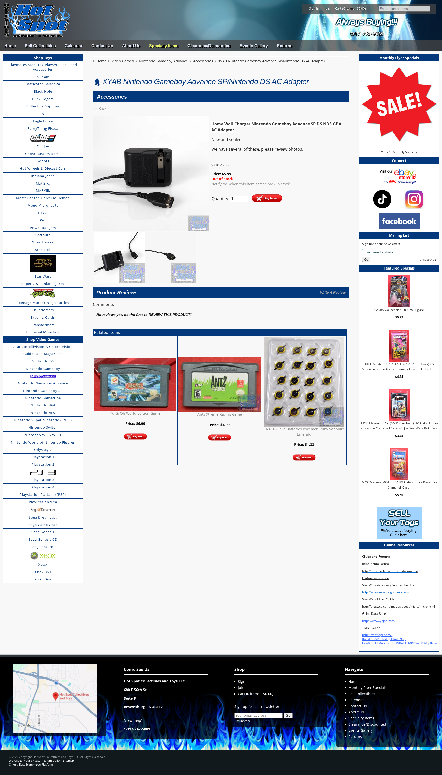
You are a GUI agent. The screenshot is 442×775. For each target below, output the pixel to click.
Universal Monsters (43, 332)
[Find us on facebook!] (399, 221)
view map (133, 720)
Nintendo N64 (43, 405)
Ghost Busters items (43, 153)
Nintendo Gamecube (43, 398)
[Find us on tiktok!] (382, 199)
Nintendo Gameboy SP (43, 390)
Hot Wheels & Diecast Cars (43, 168)
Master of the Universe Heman (43, 198)
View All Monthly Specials (399, 152)
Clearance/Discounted (209, 46)
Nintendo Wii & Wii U (43, 435)
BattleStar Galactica (43, 84)
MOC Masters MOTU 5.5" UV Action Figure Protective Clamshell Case (399, 484)
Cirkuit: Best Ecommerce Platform (31, 764)
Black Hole (43, 91)
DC (42, 113)
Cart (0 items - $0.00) (350, 8)
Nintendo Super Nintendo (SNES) (43, 420)
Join (327, 8)
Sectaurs (42, 235)
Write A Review (333, 292)
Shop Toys (43, 57)
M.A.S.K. (43, 183)
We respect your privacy (24, 760)
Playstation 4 (42, 487)
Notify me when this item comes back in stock (250, 183)
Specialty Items (164, 46)
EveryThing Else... (43, 128)
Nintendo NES (43, 412)
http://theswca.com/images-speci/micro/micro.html (398, 606)
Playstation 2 (42, 464)
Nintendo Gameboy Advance (43, 383)
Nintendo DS (43, 361)
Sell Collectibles (40, 46)
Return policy (52, 760)
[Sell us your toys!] (367, 22)
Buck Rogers (43, 98)
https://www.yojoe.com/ (378, 621)
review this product (169, 315)
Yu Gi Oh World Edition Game (135, 413)
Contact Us (102, 46)
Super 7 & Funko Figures (42, 283)
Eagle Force (43, 121)
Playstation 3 (42, 479)
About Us (131, 46)
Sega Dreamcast (43, 517)
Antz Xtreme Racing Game (219, 414)
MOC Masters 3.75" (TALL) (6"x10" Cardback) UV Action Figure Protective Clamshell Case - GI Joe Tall (398, 366)
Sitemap (68, 760)
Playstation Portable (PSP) (43, 494)
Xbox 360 (43, 571)
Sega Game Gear (43, 524)
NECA (43, 212)
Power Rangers (43, 227)
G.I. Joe (43, 146)
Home (10, 46)
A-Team (43, 76)
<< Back (99, 108)
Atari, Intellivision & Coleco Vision (43, 346)
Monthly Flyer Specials (367, 687)
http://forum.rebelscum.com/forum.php (390, 571)
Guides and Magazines (42, 353)
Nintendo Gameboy (43, 368)
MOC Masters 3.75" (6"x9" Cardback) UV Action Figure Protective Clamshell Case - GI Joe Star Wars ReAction (399, 425)
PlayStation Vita (43, 502)
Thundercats (43, 310)
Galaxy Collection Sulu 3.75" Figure (399, 310)
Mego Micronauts (43, 205)
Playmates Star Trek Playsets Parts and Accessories (43, 67)
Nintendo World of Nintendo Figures (43, 442)
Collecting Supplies (43, 106)
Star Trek (43, 249)
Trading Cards (43, 317)
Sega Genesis (42, 532)
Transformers (43, 324)
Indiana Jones (43, 176)
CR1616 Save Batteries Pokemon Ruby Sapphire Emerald (304, 432)
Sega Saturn (42, 546)
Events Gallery (254, 46)
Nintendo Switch (43, 427)
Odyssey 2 (43, 449)
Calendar (73, 46)
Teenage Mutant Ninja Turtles (43, 302)
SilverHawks (42, 242)
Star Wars (43, 276)
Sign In (314, 8)
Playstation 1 (42, 457)
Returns (284, 46)
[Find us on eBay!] (399, 176)
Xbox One (42, 579)
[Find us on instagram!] (414, 199)
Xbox (42, 564)
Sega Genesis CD (43, 539)
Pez (43, 220)
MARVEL (43, 190)
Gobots (43, 161)
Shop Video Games (42, 339)
